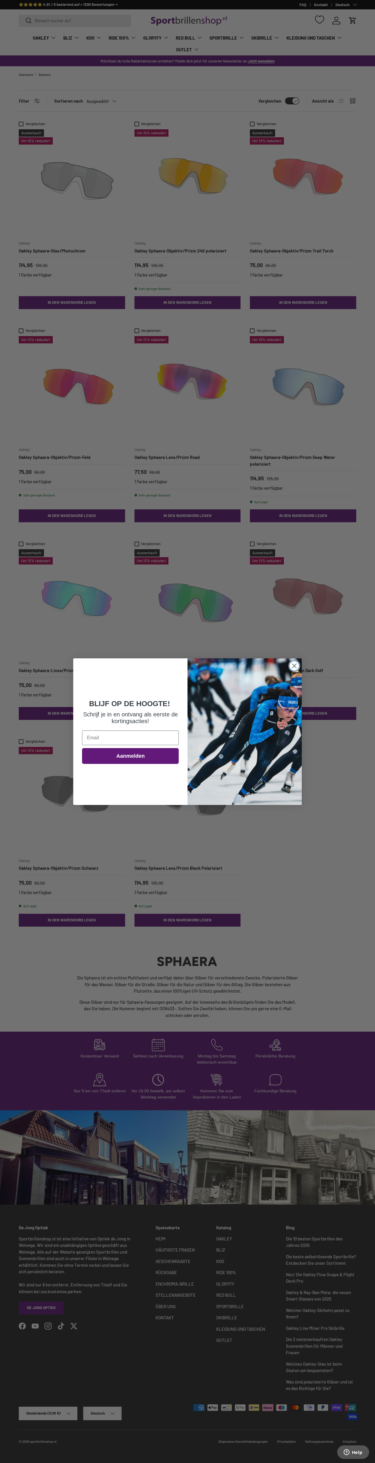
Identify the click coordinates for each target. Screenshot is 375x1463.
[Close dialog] (294, 666)
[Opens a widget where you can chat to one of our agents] (353, 1452)
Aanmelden (130, 756)
